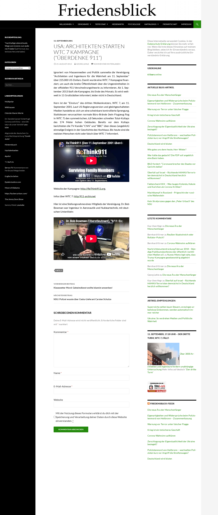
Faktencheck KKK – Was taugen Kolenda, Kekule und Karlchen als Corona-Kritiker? (171, 185)
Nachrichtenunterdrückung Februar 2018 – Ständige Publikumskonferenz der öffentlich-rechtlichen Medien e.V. (171, 252)
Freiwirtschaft (170, 24)
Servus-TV (9, 167)
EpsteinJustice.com (13, 182)
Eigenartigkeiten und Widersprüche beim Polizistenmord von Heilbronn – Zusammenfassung (171, 102)
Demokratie (83, 24)
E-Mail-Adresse (63, 386)
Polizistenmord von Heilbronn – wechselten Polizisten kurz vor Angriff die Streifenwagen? (171, 136)
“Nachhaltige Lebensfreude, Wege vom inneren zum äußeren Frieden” (17, 46)
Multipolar (9, 101)
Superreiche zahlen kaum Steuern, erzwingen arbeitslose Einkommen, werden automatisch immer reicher (171, 309)
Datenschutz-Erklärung (158, 43)
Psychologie (134, 24)
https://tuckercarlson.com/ (16, 193)
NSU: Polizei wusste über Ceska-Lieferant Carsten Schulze (82, 297)
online (154, 74)
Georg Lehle (82, 64)
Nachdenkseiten (11, 150)
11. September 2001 (63, 41)
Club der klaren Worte (14, 113)
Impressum (186, 24)
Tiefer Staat (100, 24)
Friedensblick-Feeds (162, 403)
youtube (20, 205)
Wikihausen (10, 107)
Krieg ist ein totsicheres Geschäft (163, 115)
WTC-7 (59, 270)
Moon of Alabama (12, 188)
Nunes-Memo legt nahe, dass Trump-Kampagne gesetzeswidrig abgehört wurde (171, 257)
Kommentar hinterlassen (107, 64)
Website (58, 399)
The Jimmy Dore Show (14, 199)
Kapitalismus (150, 24)
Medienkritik (118, 24)
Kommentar (61, 331)
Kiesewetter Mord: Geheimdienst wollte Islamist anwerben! (83, 286)
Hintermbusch (11, 144)
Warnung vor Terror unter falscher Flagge (167, 109)
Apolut (8, 156)
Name (58, 372)
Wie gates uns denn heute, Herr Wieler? (166, 149)
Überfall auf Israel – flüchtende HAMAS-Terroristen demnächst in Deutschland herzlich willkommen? (171, 175)
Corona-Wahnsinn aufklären (161, 120)
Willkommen (65, 24)
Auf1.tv (11, 162)
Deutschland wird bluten (159, 143)
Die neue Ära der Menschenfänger (164, 95)
